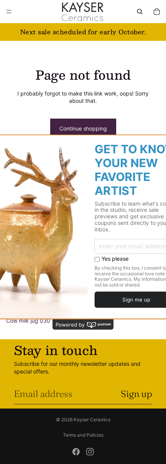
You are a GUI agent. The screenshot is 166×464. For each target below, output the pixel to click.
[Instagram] (90, 451)
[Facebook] (76, 451)
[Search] (139, 11)
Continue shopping (83, 128)
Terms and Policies (83, 435)
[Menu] (9, 11)
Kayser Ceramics (92, 419)
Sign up (136, 393)
